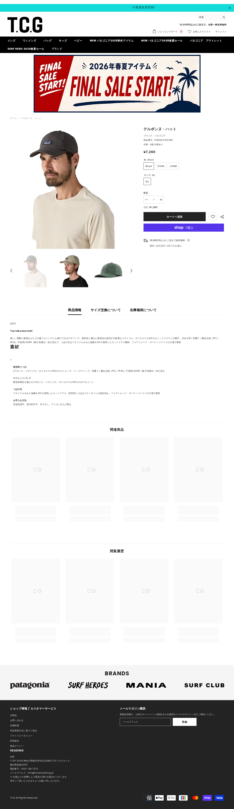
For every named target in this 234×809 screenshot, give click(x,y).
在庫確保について (143, 310)
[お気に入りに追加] (213, 216)
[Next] (131, 270)
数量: (146, 192)
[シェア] (221, 216)
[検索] (212, 17)
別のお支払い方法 (184, 234)
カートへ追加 (175, 216)
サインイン (221, 31)
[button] (117, 350)
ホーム (13, 118)
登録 (184, 722)
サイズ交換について (106, 310)
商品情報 (74, 310)
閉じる (229, 7)
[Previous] (11, 270)
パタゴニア (159, 135)
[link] (35, 513)
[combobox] (209, 17)
